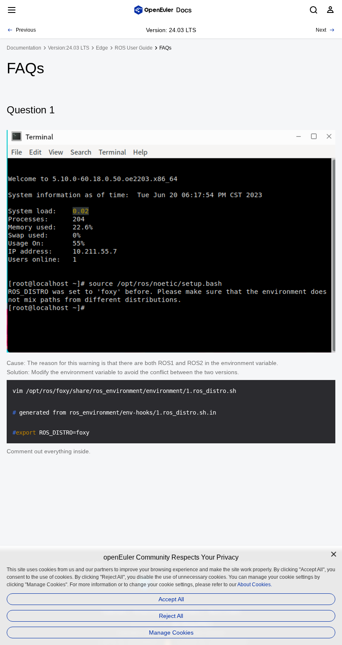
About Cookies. (254, 585)
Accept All (171, 599)
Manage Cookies (171, 632)
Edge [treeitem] (102, 48)
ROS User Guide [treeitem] (134, 48)
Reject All (171, 615)
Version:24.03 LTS (68, 48)
